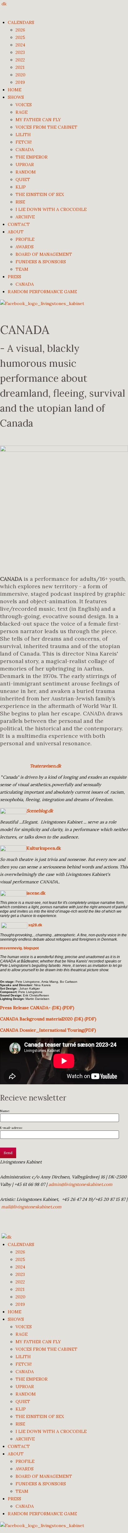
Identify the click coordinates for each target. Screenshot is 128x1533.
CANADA (25, 149)
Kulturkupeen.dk (43, 848)
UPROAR (25, 164)
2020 (20, 75)
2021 (20, 67)
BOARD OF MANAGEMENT (44, 254)
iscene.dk (35, 893)
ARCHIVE (25, 217)
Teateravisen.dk (45, 766)
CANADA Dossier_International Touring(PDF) (48, 1030)
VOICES (24, 104)
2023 (20, 52)
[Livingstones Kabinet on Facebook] (42, 303)
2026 (20, 30)
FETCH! (24, 142)
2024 (20, 45)
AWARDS (25, 247)
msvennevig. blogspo (19, 948)
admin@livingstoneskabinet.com (80, 1184)
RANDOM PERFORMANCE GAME (42, 291)
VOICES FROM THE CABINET (46, 127)
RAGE (22, 112)
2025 (20, 37)
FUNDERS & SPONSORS (41, 262)
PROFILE (25, 239)
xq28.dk (34, 925)
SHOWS (16, 97)
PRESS (14, 276)
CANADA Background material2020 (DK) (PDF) (48, 1019)
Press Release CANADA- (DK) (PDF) (37, 1007)
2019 (20, 82)
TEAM (22, 269)
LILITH (23, 134)
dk (4, 4)
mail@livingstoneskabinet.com (31, 1207)
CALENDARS (21, 22)
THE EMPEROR (32, 157)
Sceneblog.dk (39, 811)
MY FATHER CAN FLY (38, 119)
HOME (14, 90)
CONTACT (19, 224)
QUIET (23, 179)
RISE (20, 202)
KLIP (21, 187)
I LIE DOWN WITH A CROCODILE (51, 209)
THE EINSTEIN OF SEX (40, 194)
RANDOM (26, 172)
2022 (20, 60)
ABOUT (16, 232)
